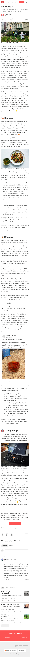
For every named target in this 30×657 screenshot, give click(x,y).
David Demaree (8, 14)
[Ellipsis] (28, 559)
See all (4, 626)
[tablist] (7, 545)
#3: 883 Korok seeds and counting (8, 616)
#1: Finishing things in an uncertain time (9, 592)
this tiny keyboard (12, 436)
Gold (20, 175)
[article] (15, 596)
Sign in (27, 2)
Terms (20, 645)
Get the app (22, 650)
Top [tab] (3, 587)
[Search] (27, 587)
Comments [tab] (4, 545)
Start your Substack (11, 650)
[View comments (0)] (9, 611)
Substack (8, 654)
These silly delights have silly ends (9, 618)
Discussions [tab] (12, 587)
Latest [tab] (6, 587)
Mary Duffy (7, 559)
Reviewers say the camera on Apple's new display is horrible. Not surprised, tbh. (10, 606)
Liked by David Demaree (10, 561)
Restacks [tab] (11, 545)
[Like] (2, 19)
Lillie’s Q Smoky (10, 175)
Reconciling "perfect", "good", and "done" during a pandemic (11, 596)
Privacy (16, 645)
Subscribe (21, 2)
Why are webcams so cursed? (10, 604)
